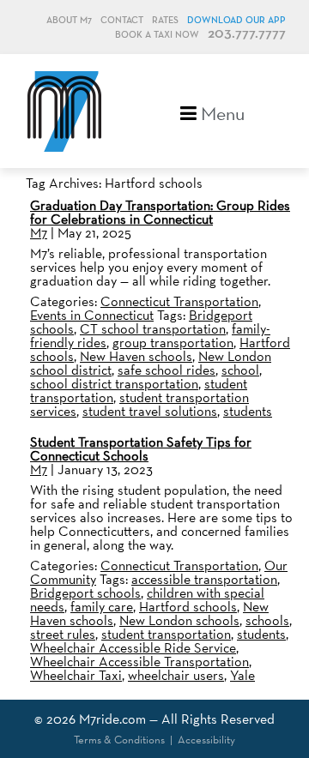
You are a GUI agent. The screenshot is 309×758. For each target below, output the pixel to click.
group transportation (172, 343)
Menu (221, 112)
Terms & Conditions (119, 739)
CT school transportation (153, 329)
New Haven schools (136, 356)
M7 (38, 233)
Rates (165, 20)
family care (101, 607)
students (247, 411)
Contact (121, 20)
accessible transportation (204, 579)
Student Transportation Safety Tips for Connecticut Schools (140, 449)
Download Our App (236, 20)
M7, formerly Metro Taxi (64, 111)
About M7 (69, 20)
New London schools (179, 620)
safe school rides (166, 370)
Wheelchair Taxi (76, 675)
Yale (242, 675)
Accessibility (206, 739)
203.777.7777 (247, 34)
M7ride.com (112, 719)
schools (267, 620)
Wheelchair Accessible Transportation (139, 662)
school (240, 370)
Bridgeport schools (85, 593)
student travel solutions (149, 411)
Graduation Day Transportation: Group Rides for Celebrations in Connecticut (160, 212)
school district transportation (114, 384)
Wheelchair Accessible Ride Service (133, 648)
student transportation (166, 634)
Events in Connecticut (92, 315)
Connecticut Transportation (179, 301)
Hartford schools (188, 607)
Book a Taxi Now (157, 34)
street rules (62, 634)
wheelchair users (176, 675)
